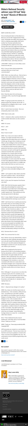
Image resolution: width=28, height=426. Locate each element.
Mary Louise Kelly (11, 21)
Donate (24, 2)
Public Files (5, 406)
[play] (2, 424)
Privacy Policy (5, 404)
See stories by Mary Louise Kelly (16, 383)
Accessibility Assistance (7, 409)
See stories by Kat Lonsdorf (8, 355)
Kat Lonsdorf (8, 20)
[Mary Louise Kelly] (4, 374)
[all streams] (26, 424)
